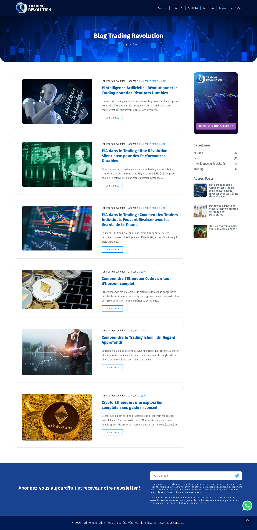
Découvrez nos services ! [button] (216, 126)
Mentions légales (145, 522)
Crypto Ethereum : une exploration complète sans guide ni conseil (133, 405)
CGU (161, 522)
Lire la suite (112, 117)
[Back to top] (247, 520)
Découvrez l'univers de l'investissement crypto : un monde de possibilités (223, 210)
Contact (236, 7)
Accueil (162, 7)
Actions (215, 153)
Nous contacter (175, 522)
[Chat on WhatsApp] (247, 505)
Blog (222, 7)
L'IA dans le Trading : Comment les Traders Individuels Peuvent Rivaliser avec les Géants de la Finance (140, 219)
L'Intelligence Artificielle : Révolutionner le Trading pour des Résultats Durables (140, 90)
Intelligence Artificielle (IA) (153, 81)
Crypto (142, 271)
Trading (142, 330)
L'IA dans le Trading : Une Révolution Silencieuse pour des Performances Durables (134, 155)
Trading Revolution (93, 522)
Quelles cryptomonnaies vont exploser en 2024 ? (223, 228)
